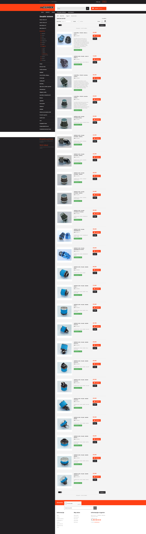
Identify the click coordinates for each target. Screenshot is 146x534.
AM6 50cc (43, 33)
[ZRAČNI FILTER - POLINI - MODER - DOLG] (64, 273)
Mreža (102, 22)
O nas (58, 527)
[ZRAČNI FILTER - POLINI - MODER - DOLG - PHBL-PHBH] (64, 311)
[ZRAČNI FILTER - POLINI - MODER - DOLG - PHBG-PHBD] (64, 292)
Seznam (105, 22)
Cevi (40, 120)
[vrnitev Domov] (58, 16)
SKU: (75, 35)
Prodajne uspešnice (60, 518)
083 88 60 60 (97, 520)
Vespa (41, 63)
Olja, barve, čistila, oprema (45, 86)
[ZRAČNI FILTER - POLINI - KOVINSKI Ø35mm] (64, 123)
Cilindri (43, 48)
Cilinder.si (42, 106)
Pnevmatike (42, 103)
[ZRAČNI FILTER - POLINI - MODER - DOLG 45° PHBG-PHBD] (64, 367)
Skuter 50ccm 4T (43, 22)
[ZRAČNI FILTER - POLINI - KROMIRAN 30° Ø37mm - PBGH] (64, 236)
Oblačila (41, 109)
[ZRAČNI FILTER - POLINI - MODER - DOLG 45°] (64, 330)
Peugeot (43, 42)
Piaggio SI (44, 46)
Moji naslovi (76, 518)
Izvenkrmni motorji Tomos (45, 129)
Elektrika (43, 52)
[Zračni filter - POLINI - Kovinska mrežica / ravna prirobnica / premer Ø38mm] (64, 103)
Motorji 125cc (43, 66)
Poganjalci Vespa (43, 123)
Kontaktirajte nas (60, 520)
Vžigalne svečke (43, 92)
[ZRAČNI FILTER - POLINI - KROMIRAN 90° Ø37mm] (64, 255)
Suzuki (43, 58)
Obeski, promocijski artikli (45, 112)
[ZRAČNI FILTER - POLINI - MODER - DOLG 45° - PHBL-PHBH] (64, 349)
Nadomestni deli (45, 55)
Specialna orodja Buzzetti (45, 95)
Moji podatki (76, 520)
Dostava (58, 522)
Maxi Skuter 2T (43, 28)
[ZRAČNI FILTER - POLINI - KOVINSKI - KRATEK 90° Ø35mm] (64, 142)
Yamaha (43, 56)
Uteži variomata (43, 69)
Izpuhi (43, 49)
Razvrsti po (59, 21)
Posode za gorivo (43, 114)
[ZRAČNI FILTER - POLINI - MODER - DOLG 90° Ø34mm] (64, 386)
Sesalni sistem (44, 53)
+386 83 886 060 (53, 1)
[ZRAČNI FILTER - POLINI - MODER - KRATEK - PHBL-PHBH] (64, 461)
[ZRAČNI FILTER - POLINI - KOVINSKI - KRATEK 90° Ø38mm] (64, 161)
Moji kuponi (76, 522)
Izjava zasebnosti (60, 523)
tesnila (43, 50)
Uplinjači (41, 72)
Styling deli (42, 80)
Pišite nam (98, 1)
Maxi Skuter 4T (43, 25)
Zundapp (43, 60)
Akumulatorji (42, 89)
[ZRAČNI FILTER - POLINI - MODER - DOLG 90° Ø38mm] (64, 405)
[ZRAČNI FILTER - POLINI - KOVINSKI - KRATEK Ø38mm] (64, 198)
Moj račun (77, 512)
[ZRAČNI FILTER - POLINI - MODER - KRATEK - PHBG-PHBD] (64, 443)
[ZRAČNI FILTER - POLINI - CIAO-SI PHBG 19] (64, 63)
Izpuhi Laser (42, 117)
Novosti (58, 517)
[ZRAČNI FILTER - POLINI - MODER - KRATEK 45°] (64, 480)
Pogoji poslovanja (60, 525)
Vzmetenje (42, 78)
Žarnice (41, 97)
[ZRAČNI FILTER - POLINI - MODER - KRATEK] (64, 424)
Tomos (43, 35)
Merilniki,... (42, 83)
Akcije (58, 515)
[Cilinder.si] (47, 7)
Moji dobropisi (76, 517)
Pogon (43, 51)
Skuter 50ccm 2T (43, 19)
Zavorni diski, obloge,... (45, 75)
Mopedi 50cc (42, 31)
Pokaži (74, 21)
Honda (43, 44)
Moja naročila (76, 515)
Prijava (104, 1)
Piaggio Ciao (44, 40)
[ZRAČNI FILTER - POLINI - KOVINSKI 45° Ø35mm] (64, 217)
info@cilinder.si (96, 522)
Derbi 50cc (44, 38)
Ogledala (41, 100)
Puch (43, 37)
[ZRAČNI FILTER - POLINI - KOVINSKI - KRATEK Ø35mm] (64, 179)
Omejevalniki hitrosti (44, 126)
